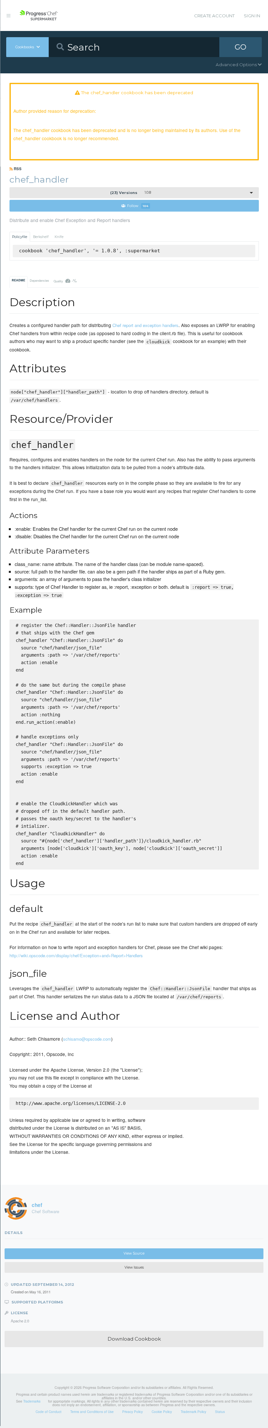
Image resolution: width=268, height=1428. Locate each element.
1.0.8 (130, 192)
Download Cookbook (134, 1339)
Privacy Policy (132, 1411)
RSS (17, 168)
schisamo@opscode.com (87, 1039)
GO (240, 47)
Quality (65, 280)
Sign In (252, 15)
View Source (134, 1253)
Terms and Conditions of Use (92, 1411)
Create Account (214, 15)
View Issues (134, 1267)
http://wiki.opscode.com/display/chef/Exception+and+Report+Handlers (76, 955)
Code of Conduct (48, 1411)
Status (220, 1411)
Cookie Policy (162, 1411)
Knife (59, 237)
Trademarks (32, 1401)
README (18, 280)
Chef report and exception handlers (145, 325)
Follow (137, 206)
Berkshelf (41, 237)
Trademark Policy (193, 1411)
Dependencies (39, 280)
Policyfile (19, 237)
